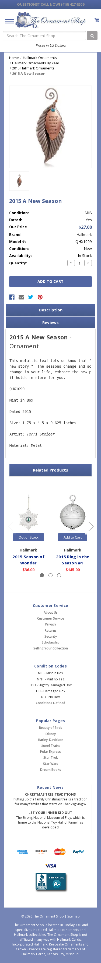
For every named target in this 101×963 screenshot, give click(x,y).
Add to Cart (73, 537)
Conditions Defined (50, 703)
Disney (51, 734)
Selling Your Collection (50, 648)
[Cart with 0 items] (97, 20)
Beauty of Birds (50, 727)
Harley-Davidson (50, 739)
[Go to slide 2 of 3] (90, 526)
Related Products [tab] (50, 470)
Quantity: (18, 263)
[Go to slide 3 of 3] (10, 526)
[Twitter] (30, 297)
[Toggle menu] (7, 20)
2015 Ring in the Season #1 (72, 559)
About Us (51, 612)
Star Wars (50, 763)
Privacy (50, 624)
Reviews (50, 322)
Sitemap (73, 916)
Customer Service (50, 618)
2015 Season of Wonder (28, 559)
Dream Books (50, 769)
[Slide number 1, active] (42, 575)
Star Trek (50, 757)
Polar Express (50, 751)
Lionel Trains (50, 745)
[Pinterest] (40, 297)
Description (50, 309)
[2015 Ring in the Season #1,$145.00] (72, 513)
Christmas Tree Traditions (50, 794)
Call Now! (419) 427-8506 (50, 4)
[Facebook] (12, 297)
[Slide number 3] (59, 575)
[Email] (21, 297)
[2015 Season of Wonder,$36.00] (28, 513)
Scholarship (51, 642)
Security (50, 636)
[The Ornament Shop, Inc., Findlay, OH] (50, 882)
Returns (51, 630)
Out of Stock (29, 537)
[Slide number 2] (50, 575)
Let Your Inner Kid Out (50, 812)
